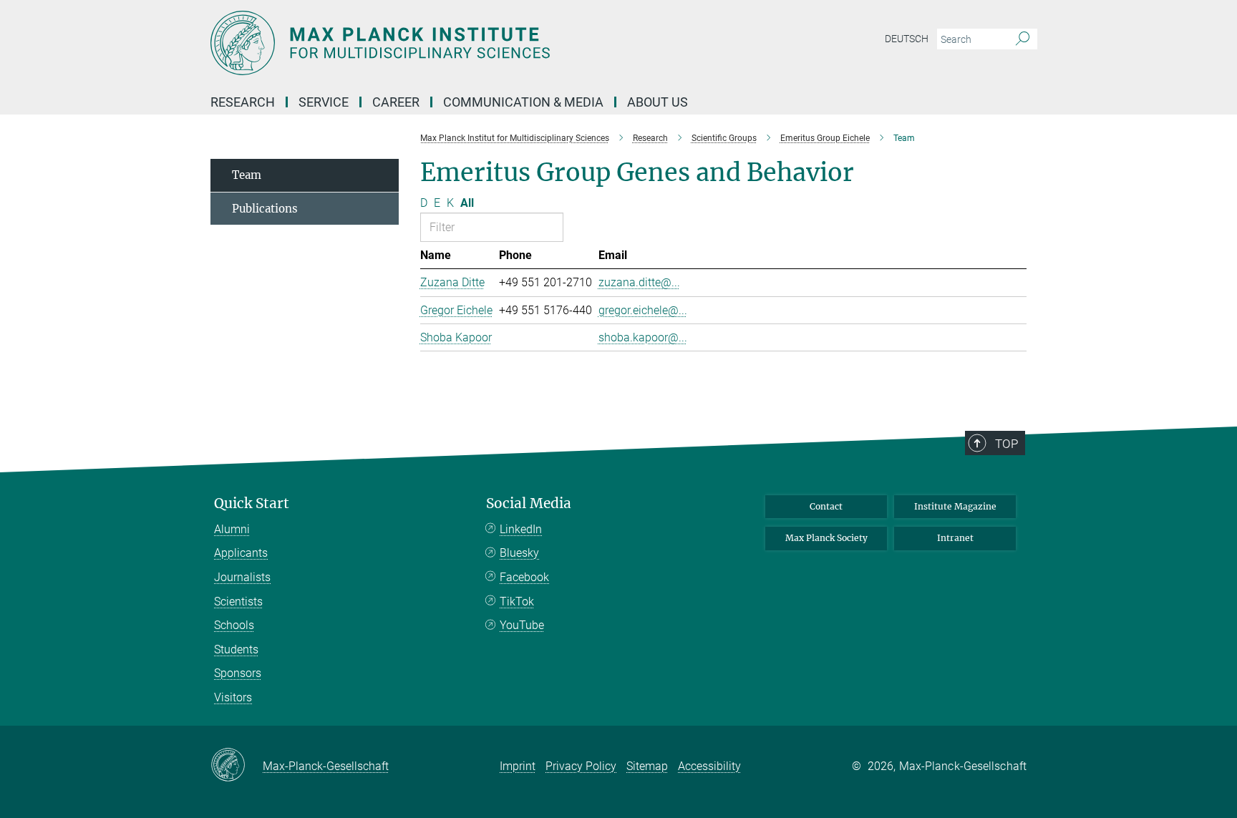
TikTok (517, 601)
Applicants (241, 553)
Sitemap (647, 766)
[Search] (1022, 39)
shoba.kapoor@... (642, 337)
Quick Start (251, 503)
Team (246, 175)
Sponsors (237, 673)
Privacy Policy (580, 766)
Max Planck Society (826, 537)
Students (236, 649)
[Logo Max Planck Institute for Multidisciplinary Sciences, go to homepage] (478, 43)
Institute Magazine (955, 506)
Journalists (242, 577)
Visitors (233, 697)
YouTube (522, 625)
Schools (234, 625)
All (467, 203)
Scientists (238, 601)
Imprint (517, 766)
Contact (826, 506)
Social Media (528, 503)
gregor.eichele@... (642, 310)
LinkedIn (521, 529)
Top (1006, 444)
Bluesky (519, 553)
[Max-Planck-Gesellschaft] (236, 766)
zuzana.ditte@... (639, 282)
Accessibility (709, 766)
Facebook (524, 577)
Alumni (232, 529)
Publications (265, 208)
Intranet (955, 537)
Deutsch (906, 38)
